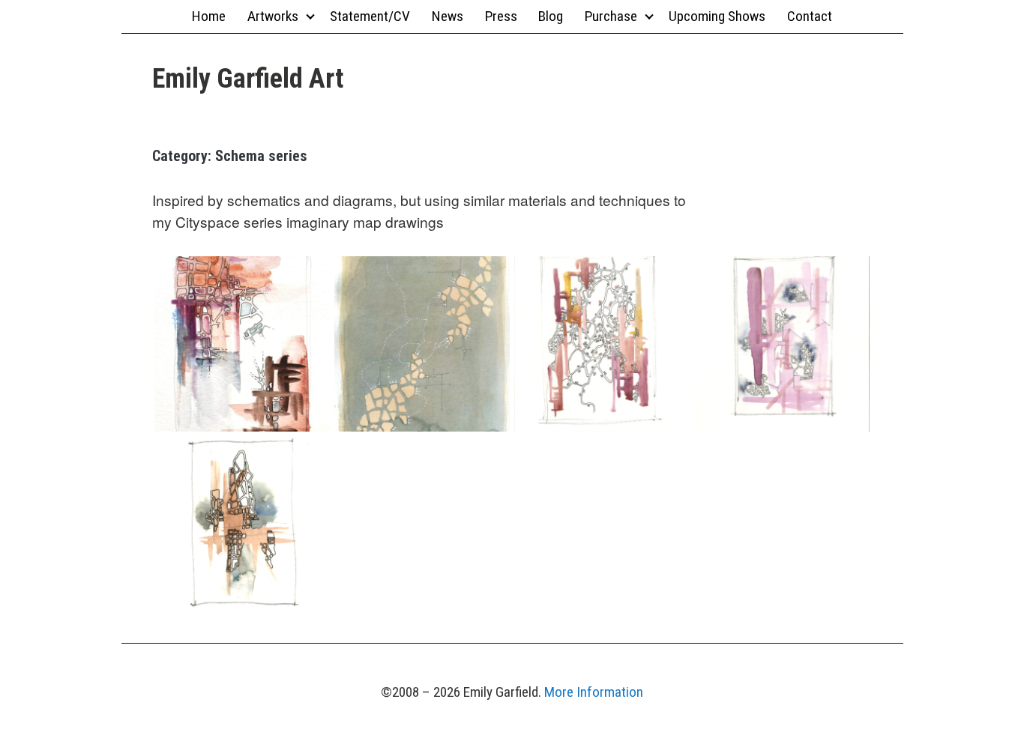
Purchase (611, 16)
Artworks (272, 16)
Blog (550, 16)
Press (501, 16)
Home (209, 16)
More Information (593, 692)
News (447, 16)
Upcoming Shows (717, 16)
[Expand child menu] (310, 16)
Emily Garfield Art (247, 78)
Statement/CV (370, 16)
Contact (809, 16)
